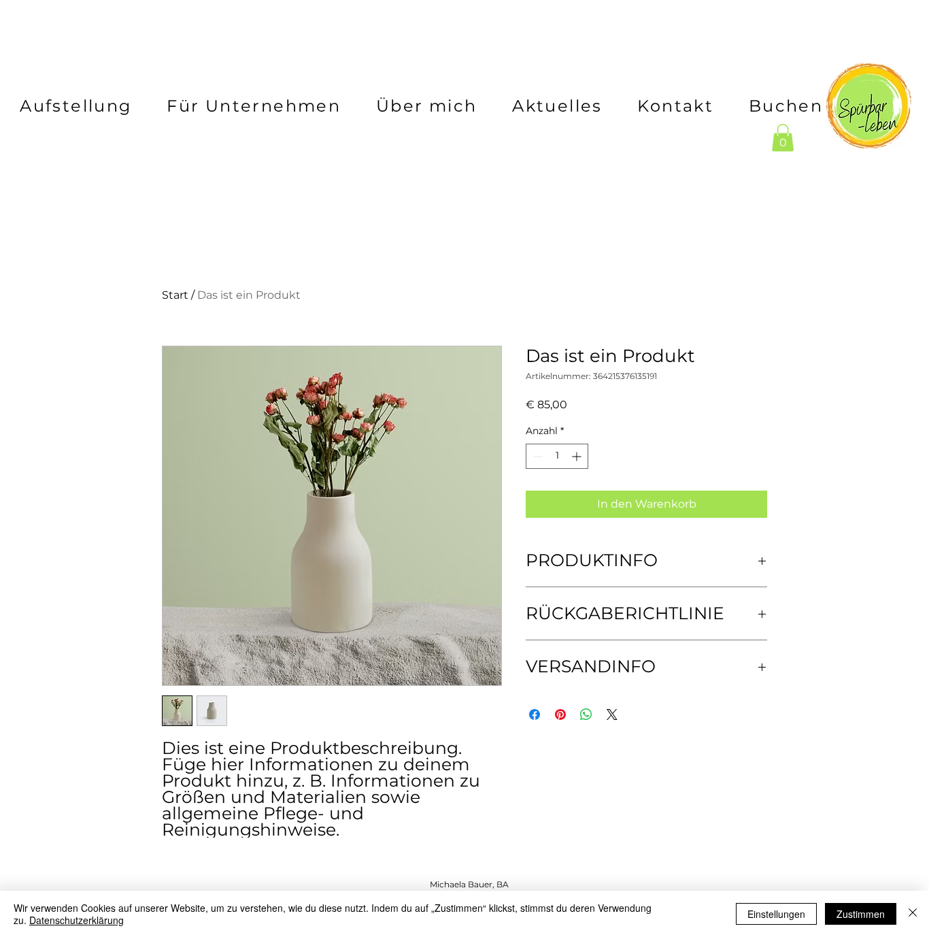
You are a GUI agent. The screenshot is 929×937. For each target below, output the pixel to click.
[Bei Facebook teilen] (534, 714)
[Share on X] (612, 714)
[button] (782, 138)
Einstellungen (776, 914)
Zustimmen (861, 914)
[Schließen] (913, 914)
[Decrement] (536, 456)
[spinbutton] (557, 456)
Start (175, 295)
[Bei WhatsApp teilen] (586, 714)
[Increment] (577, 456)
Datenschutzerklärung (76, 920)
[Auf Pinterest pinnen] (560, 714)
